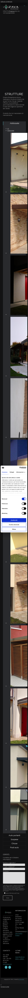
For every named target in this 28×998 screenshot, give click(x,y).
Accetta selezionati (14, 524)
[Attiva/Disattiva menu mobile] (24, 5)
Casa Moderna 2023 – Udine (19, 958)
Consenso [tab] (4, 472)
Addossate (10, 130)
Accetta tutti (14, 520)
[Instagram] (9, 967)
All (8, 129)
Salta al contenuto (6, 1)
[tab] (14, 123)
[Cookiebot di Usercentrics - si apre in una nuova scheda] (19, 468)
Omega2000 (21, 979)
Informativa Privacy (18, 934)
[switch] (24, 503)
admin (12, 11)
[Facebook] (6, 967)
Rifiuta (14, 529)
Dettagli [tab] (12, 472)
